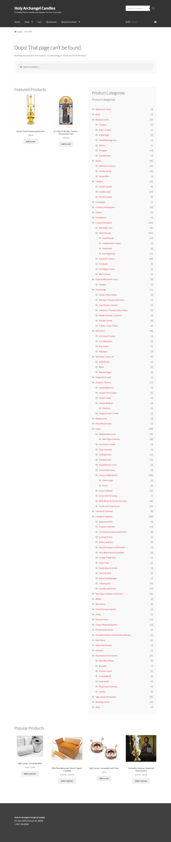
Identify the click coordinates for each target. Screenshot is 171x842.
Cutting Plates (105, 537)
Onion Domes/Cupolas (106, 609)
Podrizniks (104, 681)
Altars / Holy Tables (108, 294)
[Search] (153, 8)
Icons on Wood (105, 490)
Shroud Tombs (105, 320)
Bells (98, 114)
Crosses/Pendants (104, 222)
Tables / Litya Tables (108, 325)
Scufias (102, 691)
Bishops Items (102, 119)
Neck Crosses (105, 233)
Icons (98, 428)
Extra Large (107, 480)
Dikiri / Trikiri (105, 130)
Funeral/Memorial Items (107, 279)
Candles (99, 181)
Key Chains (104, 346)
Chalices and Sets (107, 526)
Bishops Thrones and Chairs (111, 300)
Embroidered (105, 676)
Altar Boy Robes (106, 660)
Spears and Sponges (108, 578)
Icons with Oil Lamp (108, 495)
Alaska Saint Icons (107, 434)
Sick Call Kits (105, 573)
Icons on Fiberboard (108, 475)
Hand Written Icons (108, 464)
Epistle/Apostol (106, 387)
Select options (30, 774)
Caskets (102, 284)
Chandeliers (101, 217)
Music (101, 367)
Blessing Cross (105, 227)
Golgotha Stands (103, 377)
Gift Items (100, 330)
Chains (99, 212)
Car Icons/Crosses (107, 336)
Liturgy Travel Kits (107, 557)
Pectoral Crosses (106, 258)
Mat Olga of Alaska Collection (109, 593)
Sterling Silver (108, 253)
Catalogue (100, 202)
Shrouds (99, 650)
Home (17, 22)
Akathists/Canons (107, 166)
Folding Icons (105, 454)
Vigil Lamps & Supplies (106, 696)
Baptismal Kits (106, 521)
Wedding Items (102, 702)
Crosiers (102, 124)
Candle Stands (105, 186)
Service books (105, 171)
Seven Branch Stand (108, 568)
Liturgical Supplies (104, 516)
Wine (98, 707)
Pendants (103, 264)
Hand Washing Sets (107, 140)
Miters (102, 145)
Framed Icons (105, 459)
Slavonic (106, 408)
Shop (27, 22)
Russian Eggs (105, 372)
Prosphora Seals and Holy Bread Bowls (113, 635)
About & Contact (69, 22)
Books (98, 160)
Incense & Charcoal (104, 511)
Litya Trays (104, 562)
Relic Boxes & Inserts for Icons (113, 501)
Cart (40, 22)
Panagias (103, 150)
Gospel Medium (106, 403)
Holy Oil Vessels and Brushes (112, 547)
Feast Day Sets (105, 449)
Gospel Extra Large (107, 392)
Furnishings (101, 289)
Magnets (103, 351)
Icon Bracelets (105, 341)
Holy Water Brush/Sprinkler (111, 552)
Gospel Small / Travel (108, 413)
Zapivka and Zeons (107, 588)
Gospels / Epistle (103, 382)
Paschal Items (102, 619)
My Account (51, 22)
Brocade (102, 666)
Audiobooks (104, 361)
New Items (100, 604)
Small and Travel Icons (109, 506)
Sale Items (100, 640)
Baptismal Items (103, 109)
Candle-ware (104, 191)
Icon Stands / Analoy (108, 305)
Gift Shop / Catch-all (105, 356)
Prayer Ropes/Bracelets (106, 624)
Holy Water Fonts (104, 423)
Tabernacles (104, 583)
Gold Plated (107, 238)
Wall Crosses (105, 274)
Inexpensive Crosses (111, 243)
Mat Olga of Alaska (111, 439)
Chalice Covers (105, 671)
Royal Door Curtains (108, 686)
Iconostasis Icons (107, 470)
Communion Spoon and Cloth (112, 532)
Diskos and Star (106, 542)
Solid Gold (107, 248)
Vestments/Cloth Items (106, 655)
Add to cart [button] (30, 141)
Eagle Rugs (104, 135)
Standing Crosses (107, 269)
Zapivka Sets (104, 155)
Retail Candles (105, 196)
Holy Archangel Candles (34, 8)
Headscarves (101, 418)
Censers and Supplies (105, 207)
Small (105, 485)
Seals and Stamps (104, 645)
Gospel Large (105, 398)
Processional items (104, 629)
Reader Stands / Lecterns (110, 315)
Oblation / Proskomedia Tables (113, 310)
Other (98, 614)
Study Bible (104, 176)
